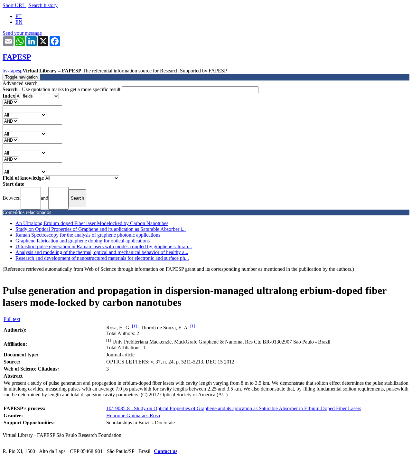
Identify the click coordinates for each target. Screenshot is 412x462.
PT (18, 16)
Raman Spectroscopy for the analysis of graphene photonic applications (87, 235)
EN (19, 22)
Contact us (165, 451)
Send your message (22, 33)
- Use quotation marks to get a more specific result (62, 89)
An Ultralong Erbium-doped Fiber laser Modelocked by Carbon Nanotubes (91, 223)
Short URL (14, 5)
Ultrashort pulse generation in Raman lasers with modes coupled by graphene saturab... (103, 246)
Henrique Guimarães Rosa (133, 415)
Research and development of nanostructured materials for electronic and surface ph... (102, 258)
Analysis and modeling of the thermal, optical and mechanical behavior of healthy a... (101, 252)
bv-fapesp (13, 70)
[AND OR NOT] (10, 102)
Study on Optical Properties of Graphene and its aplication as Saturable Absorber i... (100, 229)
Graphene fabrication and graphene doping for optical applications (82, 240)
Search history (43, 5)
